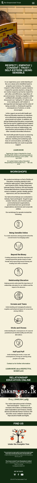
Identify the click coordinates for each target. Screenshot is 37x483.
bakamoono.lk (25, 405)
